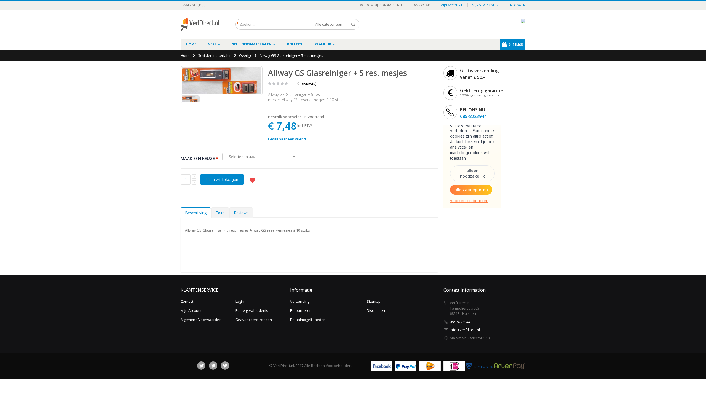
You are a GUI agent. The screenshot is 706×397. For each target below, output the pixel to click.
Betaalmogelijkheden (308, 319)
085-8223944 (473, 116)
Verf (212, 44)
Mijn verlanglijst (486, 5)
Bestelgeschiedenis (251, 310)
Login (239, 301)
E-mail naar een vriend (287, 138)
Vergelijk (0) (195, 5)
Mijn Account (191, 310)
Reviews (241, 212)
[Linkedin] (225, 365)
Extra (220, 212)
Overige (245, 55)
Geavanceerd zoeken (253, 319)
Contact (187, 301)
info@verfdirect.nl (465, 329)
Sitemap (374, 301)
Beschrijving (196, 212)
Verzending (299, 301)
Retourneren (301, 310)
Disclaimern (376, 310)
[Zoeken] (353, 24)
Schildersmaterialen (252, 44)
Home (186, 55)
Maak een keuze (199, 158)
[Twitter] (213, 365)
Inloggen (517, 5)
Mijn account (451, 5)
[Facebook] (201, 365)
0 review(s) (307, 83)
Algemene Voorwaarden (201, 319)
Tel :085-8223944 (416, 5)
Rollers (294, 44)
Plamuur (323, 44)
